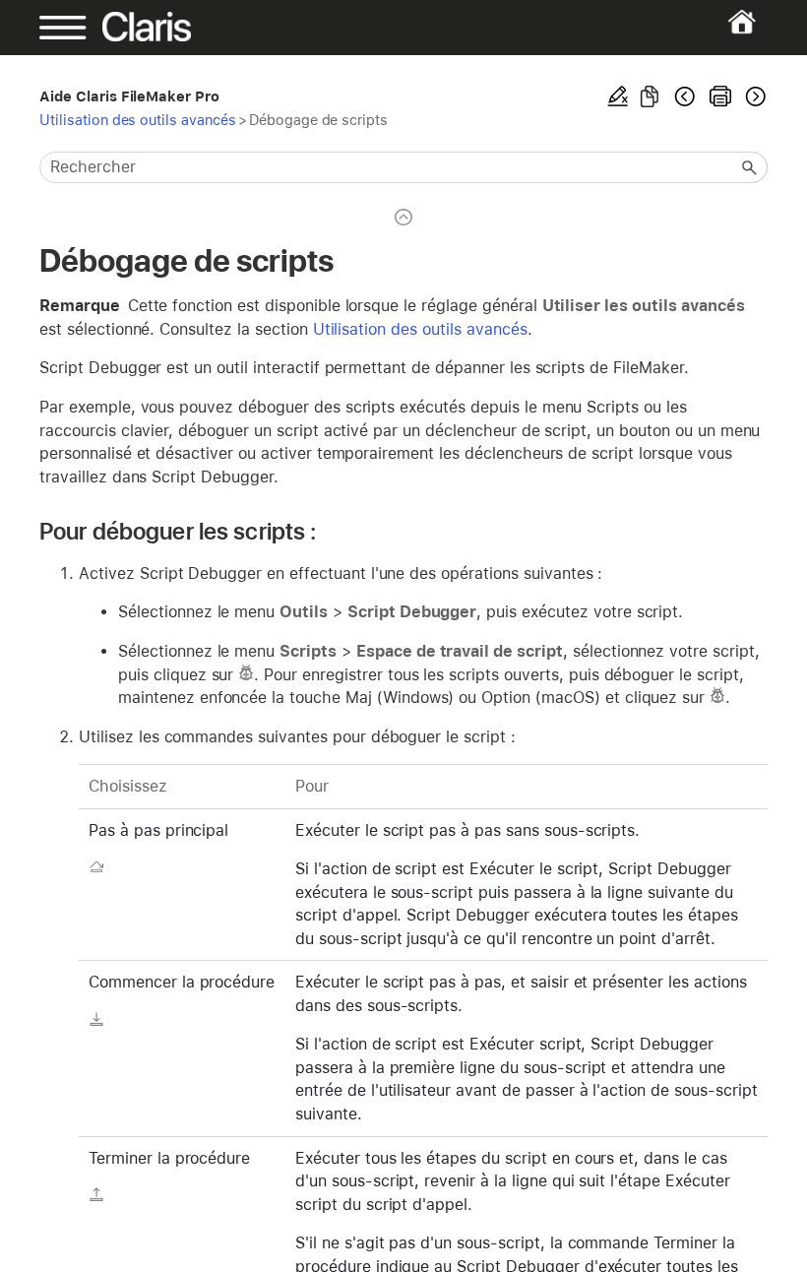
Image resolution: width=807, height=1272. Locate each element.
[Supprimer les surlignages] (618, 96)
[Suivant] (754, 96)
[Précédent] (685, 96)
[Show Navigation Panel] (74, 27)
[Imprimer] (720, 96)
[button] (750, 167)
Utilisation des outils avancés (137, 119)
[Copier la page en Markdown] (649, 96)
